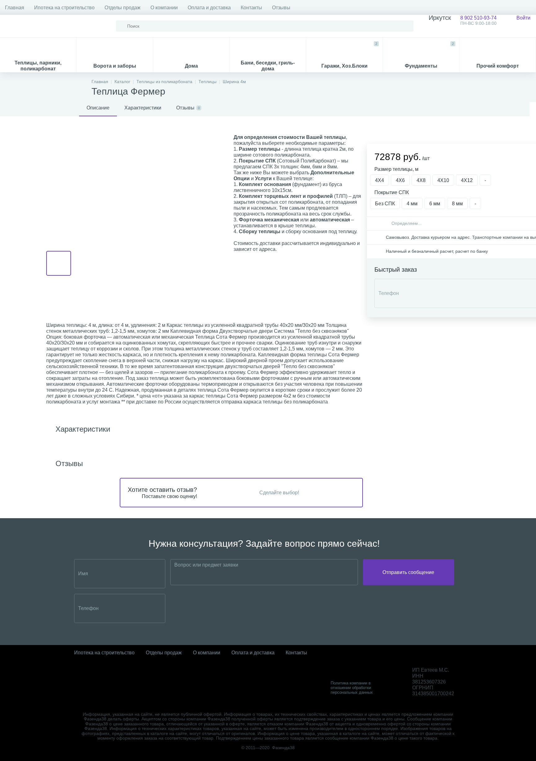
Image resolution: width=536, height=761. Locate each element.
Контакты (251, 7)
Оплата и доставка (209, 7)
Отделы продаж (123, 7)
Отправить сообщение (408, 572)
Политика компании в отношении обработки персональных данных (352, 688)
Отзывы (281, 7)
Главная (14, 7)
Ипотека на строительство (64, 7)
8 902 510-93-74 (463, 20)
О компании (164, 7)
